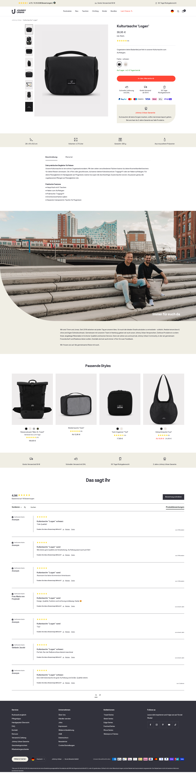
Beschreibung (51, 157)
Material (69, 157)
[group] (24, 495)
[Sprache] (172, 11)
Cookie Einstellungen (67, 745)
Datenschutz (63, 738)
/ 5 (41, 3)
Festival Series (109, 726)
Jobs (60, 723)
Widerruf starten (20, 759)
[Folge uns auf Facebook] (150, 725)
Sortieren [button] (16, 507)
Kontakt (15, 730)
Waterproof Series (111, 734)
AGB (60, 734)
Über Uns (62, 715)
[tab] (175, 507)
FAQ (13, 726)
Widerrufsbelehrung (66, 730)
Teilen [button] (73, 529)
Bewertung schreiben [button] (173, 497)
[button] (29, 29)
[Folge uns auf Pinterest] (163, 725)
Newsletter (63, 742)
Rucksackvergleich (19, 715)
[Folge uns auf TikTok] (175, 725)
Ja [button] (63, 529)
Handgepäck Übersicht (20, 723)
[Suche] (178, 11)
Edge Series (108, 723)
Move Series (108, 730)
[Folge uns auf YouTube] (169, 725)
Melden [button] (67, 529)
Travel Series (109, 715)
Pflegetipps (16, 719)
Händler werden (65, 719)
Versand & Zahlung (19, 738)
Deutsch (40, 759)
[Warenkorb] (183, 11)
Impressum (63, 726)
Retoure (15, 734)
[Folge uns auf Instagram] (157, 725)
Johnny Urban (17, 20)
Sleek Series (108, 719)
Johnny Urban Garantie (20, 742)
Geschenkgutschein (19, 745)
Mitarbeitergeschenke (20, 749)
